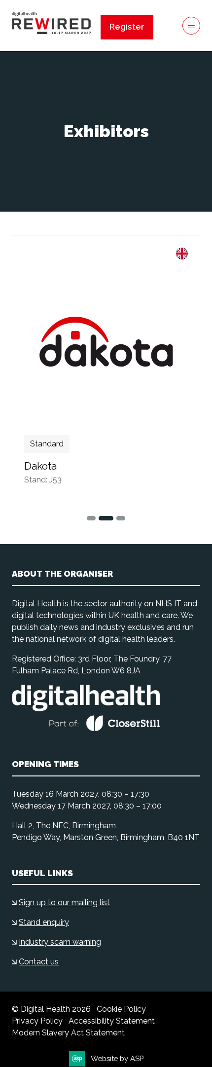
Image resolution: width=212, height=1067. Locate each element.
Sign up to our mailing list (64, 902)
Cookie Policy (121, 1009)
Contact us (39, 961)
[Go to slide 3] (106, 518)
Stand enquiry (44, 922)
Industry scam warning (60, 942)
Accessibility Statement (112, 1021)
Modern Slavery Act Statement (68, 1032)
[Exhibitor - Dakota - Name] (106, 370)
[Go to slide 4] (120, 518)
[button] (127, 27)
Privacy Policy (37, 1021)
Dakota (40, 466)
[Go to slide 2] (91, 518)
